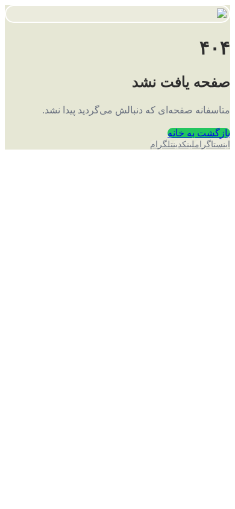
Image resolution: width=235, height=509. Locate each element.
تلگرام (161, 144)
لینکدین (184, 144)
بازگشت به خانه (199, 133)
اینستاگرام (212, 144)
